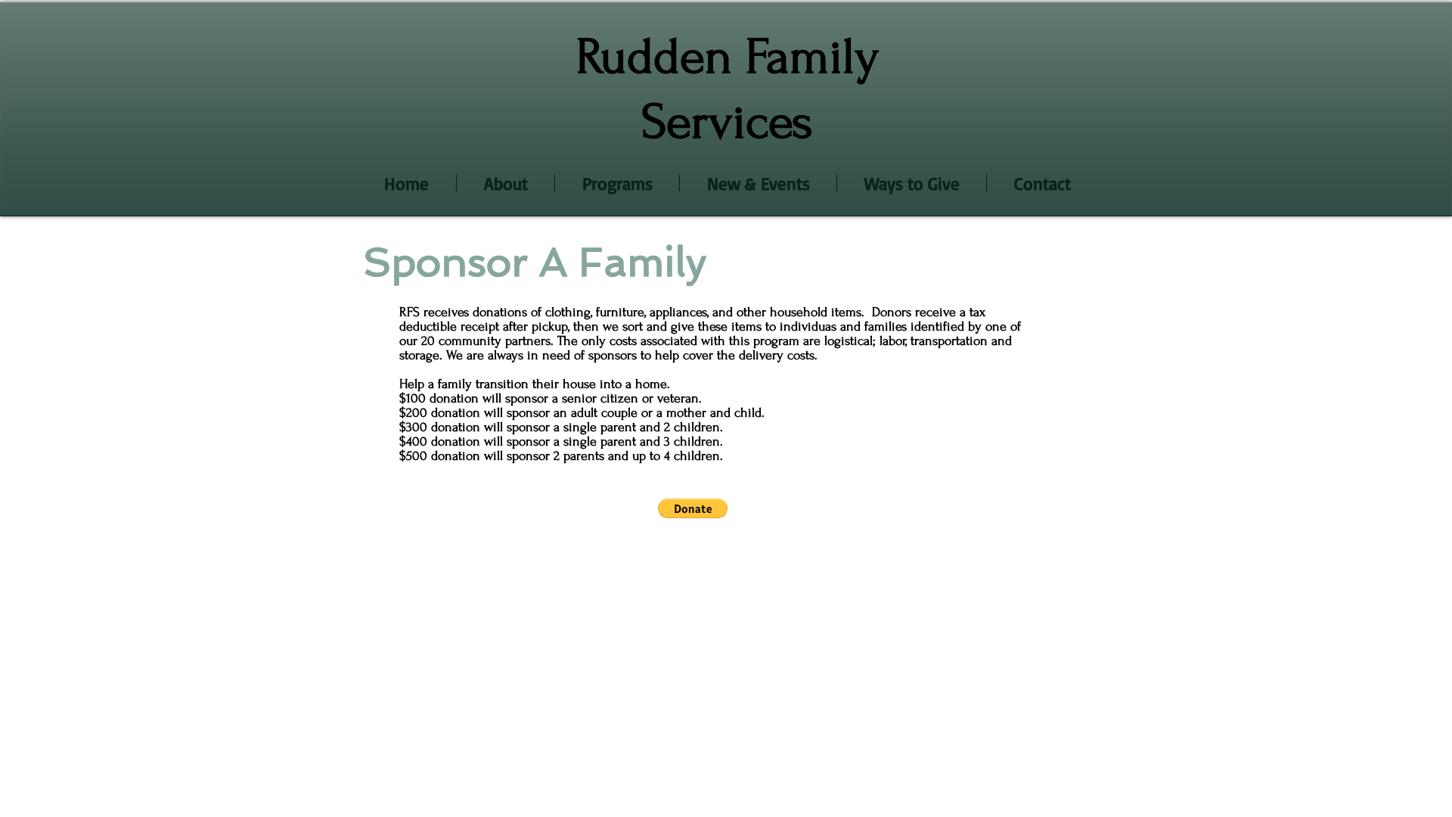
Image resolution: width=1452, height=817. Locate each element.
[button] (693, 508)
